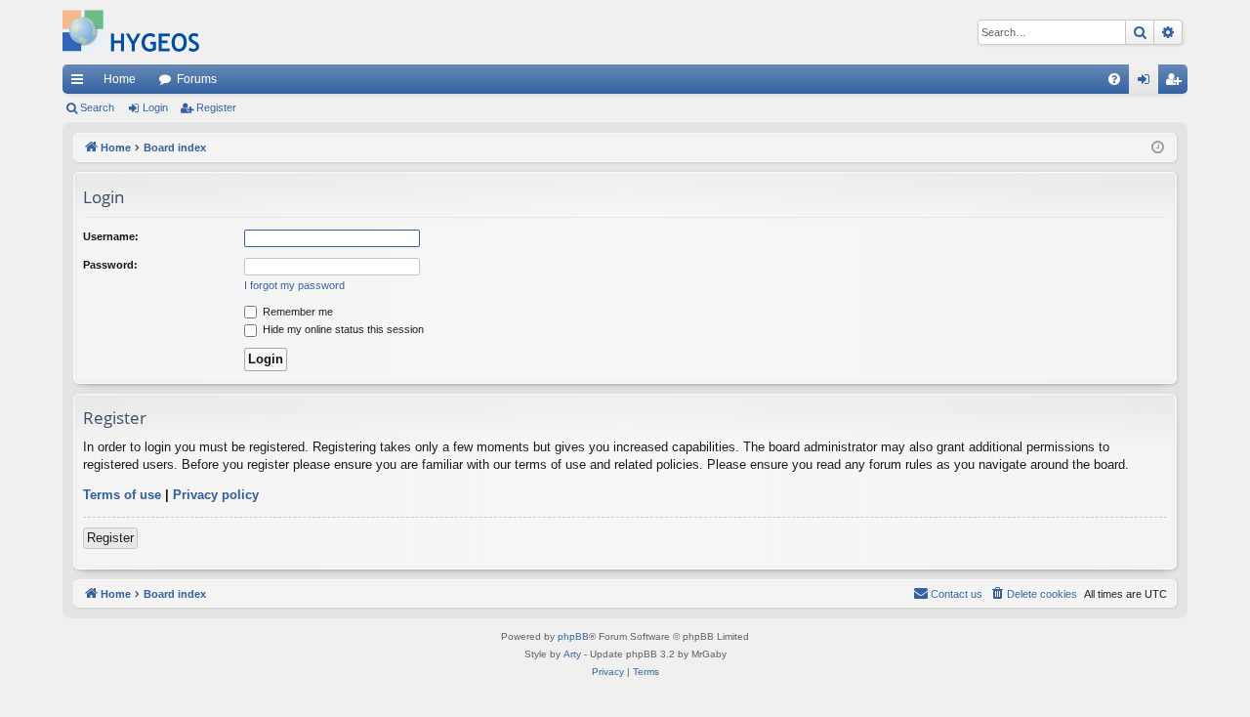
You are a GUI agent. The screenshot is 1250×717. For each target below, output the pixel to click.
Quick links (81, 83)
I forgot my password (294, 285)
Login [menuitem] (1147, 83)
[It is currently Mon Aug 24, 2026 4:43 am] (1157, 148)
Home (120, 79)
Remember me (296, 311)
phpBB (573, 636)
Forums (197, 79)
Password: (110, 265)
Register (216, 107)
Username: (111, 236)
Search (97, 107)
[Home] (130, 32)
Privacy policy (216, 494)
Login (155, 107)
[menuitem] (1114, 79)
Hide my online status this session (342, 329)
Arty (572, 654)
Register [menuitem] (1177, 83)
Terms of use (122, 494)
